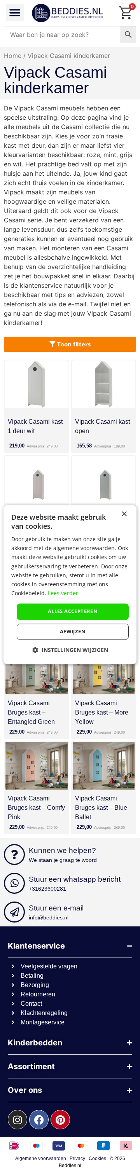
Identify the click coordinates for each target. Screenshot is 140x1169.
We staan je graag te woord (63, 860)
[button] (15, 12)
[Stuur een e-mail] (14, 912)
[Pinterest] (60, 1119)
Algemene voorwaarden (40, 1158)
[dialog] (70, 584)
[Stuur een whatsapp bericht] (14, 883)
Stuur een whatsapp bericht (75, 879)
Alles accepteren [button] (73, 611)
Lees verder (63, 593)
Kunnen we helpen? (62, 850)
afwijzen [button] (73, 631)
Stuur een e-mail (56, 908)
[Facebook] (39, 1119)
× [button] (124, 514)
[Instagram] (17, 1119)
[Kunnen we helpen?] (14, 854)
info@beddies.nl (48, 917)
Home (12, 55)
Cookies (97, 1158)
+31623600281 (47, 889)
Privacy (77, 1158)
